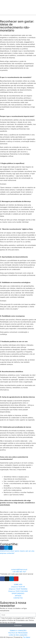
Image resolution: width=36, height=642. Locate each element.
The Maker (26, 637)
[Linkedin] (11, 578)
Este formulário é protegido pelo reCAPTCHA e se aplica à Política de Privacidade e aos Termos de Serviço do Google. (17, 620)
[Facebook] (2, 578)
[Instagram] (7, 578)
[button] (18, 14)
